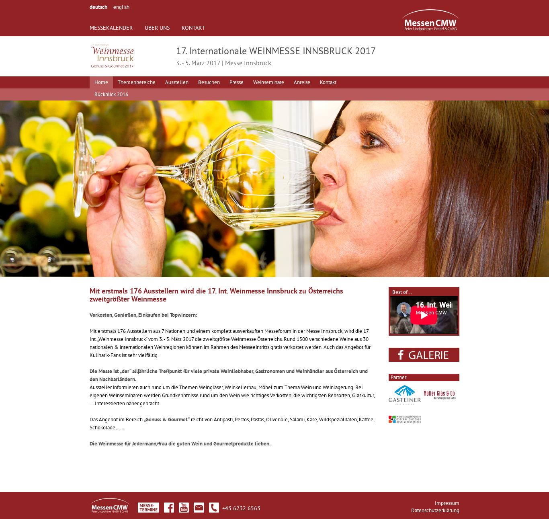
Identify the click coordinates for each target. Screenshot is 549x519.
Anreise (302, 82)
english (121, 7)
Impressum (447, 503)
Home (101, 82)
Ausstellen (176, 82)
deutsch (98, 7)
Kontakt (328, 82)
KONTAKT (193, 27)
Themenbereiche (137, 82)
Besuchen (209, 82)
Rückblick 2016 (111, 94)
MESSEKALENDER (111, 27)
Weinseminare (268, 82)
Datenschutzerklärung (435, 510)
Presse (236, 82)
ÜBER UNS (157, 27)
